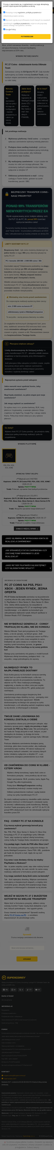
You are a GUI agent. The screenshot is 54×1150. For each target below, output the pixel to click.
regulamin (21, 12)
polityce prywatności (22, 23)
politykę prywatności (33, 12)
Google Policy (11, 29)
